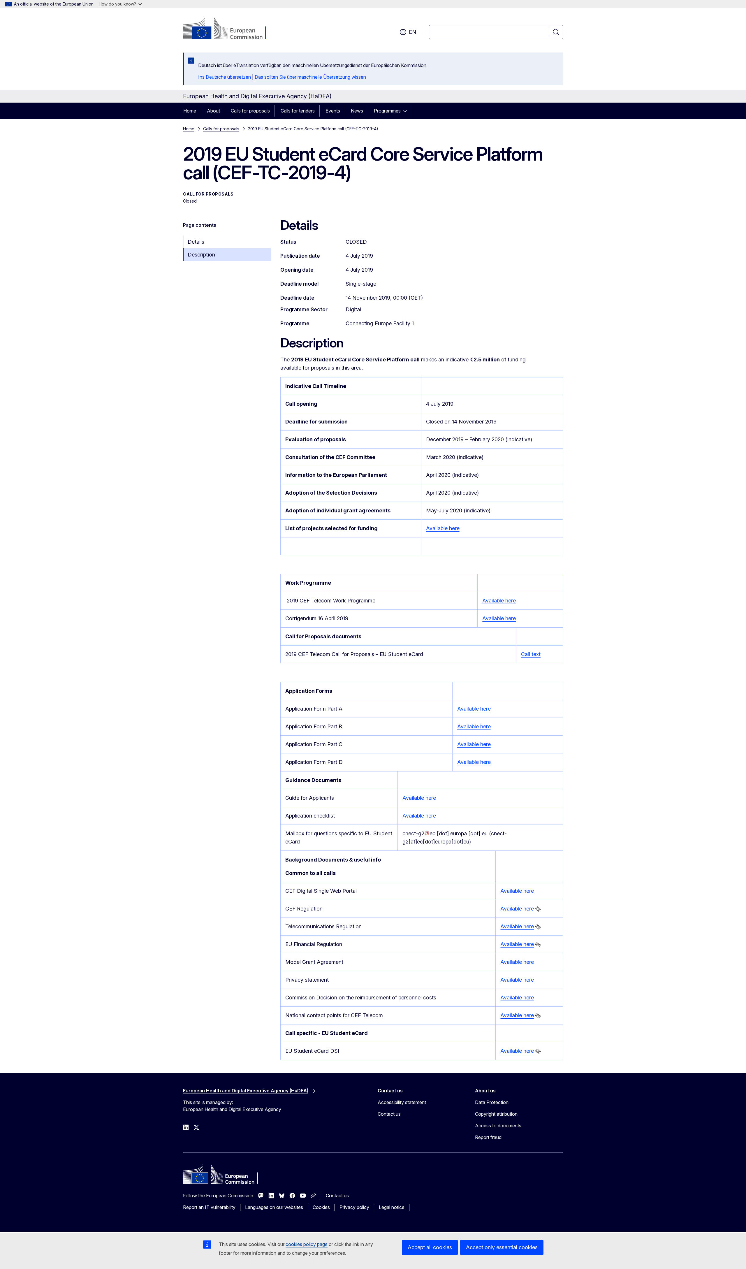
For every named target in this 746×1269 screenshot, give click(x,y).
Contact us (389, 1114)
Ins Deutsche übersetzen (224, 77)
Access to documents (498, 1126)
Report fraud (488, 1137)
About (213, 111)
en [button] (412, 32)
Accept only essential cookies (502, 1247)
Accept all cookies (430, 1247)
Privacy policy (354, 1207)
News (357, 111)
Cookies (321, 1207)
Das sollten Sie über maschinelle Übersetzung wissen (310, 77)
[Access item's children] (407, 111)
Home (189, 111)
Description (201, 255)
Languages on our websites (274, 1207)
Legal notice (391, 1207)
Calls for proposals (250, 111)
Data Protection (492, 1102)
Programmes (387, 111)
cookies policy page (307, 1244)
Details (196, 242)
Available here (443, 528)
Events (333, 111)
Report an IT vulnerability (209, 1207)
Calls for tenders (298, 111)
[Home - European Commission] (230, 29)
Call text (531, 654)
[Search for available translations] (538, 909)
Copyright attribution (496, 1114)
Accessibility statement (402, 1102)
